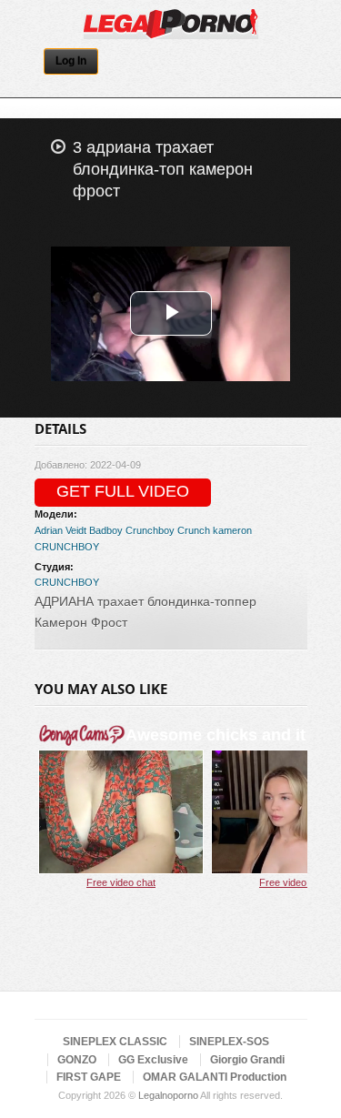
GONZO (76, 1059)
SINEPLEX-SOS (229, 1041)
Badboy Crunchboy (132, 530)
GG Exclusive (153, 1059)
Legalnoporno (168, 1095)
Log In (70, 61)
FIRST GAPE (88, 1077)
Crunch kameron (214, 530)
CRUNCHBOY (67, 546)
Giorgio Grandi (247, 1059)
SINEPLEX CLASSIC (115, 1041)
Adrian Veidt (60, 530)
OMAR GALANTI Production (214, 1077)
